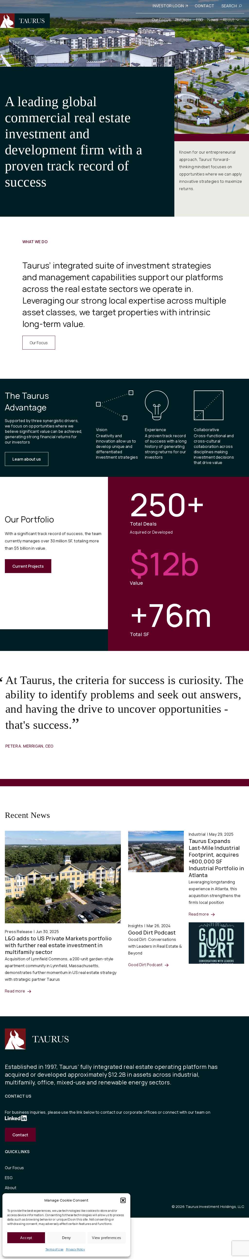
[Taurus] (25, 20)
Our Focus (39, 342)
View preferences (106, 1238)
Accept (26, 1238)
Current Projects (28, 566)
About (10, 1187)
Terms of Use (54, 1249)
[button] (123, 1200)
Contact (20, 1135)
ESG (9, 1177)
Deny (66, 1238)
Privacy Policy (75, 1249)
